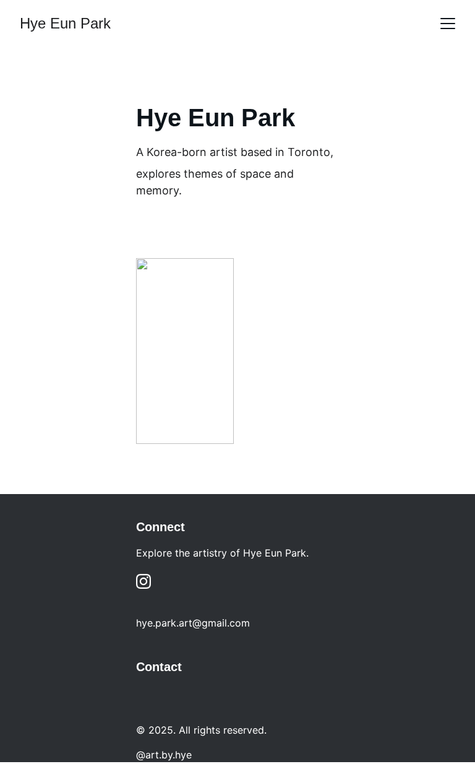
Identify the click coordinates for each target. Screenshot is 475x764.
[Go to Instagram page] (143, 581)
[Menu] (447, 23)
